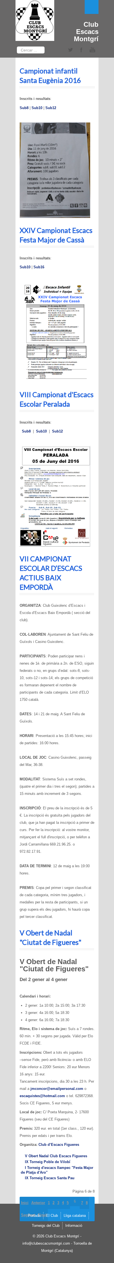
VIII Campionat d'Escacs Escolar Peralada (57, 399)
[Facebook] (81, 50)
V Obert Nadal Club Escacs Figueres (56, 1156)
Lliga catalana (75, 1215)
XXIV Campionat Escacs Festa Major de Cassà (56, 235)
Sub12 (50, 108)
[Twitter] (70, 50)
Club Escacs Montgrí (86, 32)
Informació (73, 1225)
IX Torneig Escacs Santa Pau (49, 1178)
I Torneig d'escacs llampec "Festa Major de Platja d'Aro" (57, 1170)
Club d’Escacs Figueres (58, 1144)
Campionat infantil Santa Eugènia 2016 (50, 75)
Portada (34, 1215)
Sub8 (24, 108)
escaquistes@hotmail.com (42, 1096)
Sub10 (37, 108)
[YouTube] (92, 50)
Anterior (38, 1203)
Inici (24, 1203)
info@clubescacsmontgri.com (46, 1243)
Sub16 (38, 267)
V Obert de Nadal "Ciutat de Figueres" (50, 937)
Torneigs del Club (45, 1225)
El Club (52, 1215)
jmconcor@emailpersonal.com (56, 1089)
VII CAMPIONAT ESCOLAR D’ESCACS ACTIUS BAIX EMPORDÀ (51, 572)
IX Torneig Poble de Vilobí (47, 1162)
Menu (92, 7)
